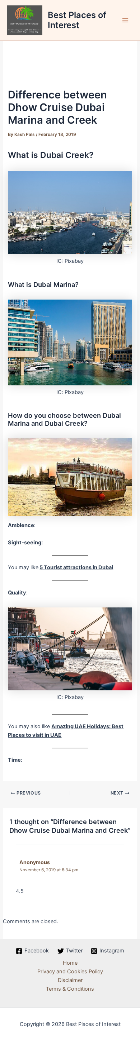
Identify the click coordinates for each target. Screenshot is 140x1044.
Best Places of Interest (77, 20)
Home (70, 963)
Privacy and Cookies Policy (70, 971)
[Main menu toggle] (125, 20)
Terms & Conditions (70, 989)
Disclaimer (70, 980)
